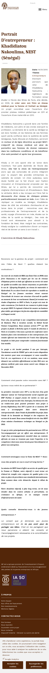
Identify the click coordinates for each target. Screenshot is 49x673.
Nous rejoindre (6, 625)
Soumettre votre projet (10, 627)
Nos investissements (9, 606)
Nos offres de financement (11, 603)
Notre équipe (6, 601)
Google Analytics (12, 659)
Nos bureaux (6, 622)
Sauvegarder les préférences (36, 665)
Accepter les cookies (12, 665)
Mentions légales (7, 609)
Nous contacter (7, 630)
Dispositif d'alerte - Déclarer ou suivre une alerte (20, 633)
